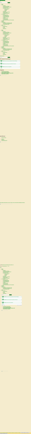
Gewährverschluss (5, 19)
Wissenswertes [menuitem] (3, 290)
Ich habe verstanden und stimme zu (25, 432)
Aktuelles (3, 20)
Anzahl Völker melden (6, 16)
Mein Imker (4, 28)
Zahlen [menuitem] (6, 275)
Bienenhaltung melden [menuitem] (6, 280)
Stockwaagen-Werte (5, 7)
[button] (4, 305)
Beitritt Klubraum (4, 137)
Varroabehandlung (5, 40)
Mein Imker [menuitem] (4, 293)
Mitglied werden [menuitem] (5, 277)
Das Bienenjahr (5, 26)
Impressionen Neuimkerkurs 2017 (7, 23)
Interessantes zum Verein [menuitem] (6, 273)
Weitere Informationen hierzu (3, 433)
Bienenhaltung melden (6, 15)
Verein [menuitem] (2, 269)
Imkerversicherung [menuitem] (5, 283)
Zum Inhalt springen (2, 0)
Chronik (6, 35)
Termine (3, 21)
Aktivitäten (4, 11)
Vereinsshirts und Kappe (6, 13)
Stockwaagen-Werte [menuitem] (5, 272)
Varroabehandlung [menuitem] (5, 279)
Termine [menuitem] (3, 286)
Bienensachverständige (6, 6)
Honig (4, 53)
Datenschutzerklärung (4, 140)
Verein (2, 4)
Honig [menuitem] (4, 292)
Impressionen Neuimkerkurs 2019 (7, 48)
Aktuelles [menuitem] (3, 285)
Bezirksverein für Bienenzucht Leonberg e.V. (8, 264)
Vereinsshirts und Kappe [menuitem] (6, 278)
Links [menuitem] (2, 289)
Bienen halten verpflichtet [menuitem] (6, 276)
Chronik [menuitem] (6, 274)
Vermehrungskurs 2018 (6, 24)
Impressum (3, 139)
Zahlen (6, 10)
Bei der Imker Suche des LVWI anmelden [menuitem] (8, 284)
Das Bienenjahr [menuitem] (5, 291)
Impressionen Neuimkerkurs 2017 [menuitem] (7, 288)
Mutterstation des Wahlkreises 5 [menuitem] (7, 271)
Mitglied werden (5, 12)
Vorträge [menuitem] (4, 282)
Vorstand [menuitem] (4, 270)
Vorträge (4, 17)
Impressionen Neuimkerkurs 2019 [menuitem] (7, 287)
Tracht (4, 27)
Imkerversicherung (5, 18)
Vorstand (4, 5)
